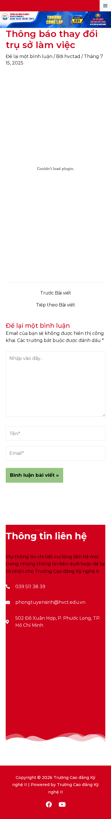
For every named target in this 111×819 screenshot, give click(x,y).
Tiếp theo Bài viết (55, 305)
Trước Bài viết (55, 293)
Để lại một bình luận (29, 56)
